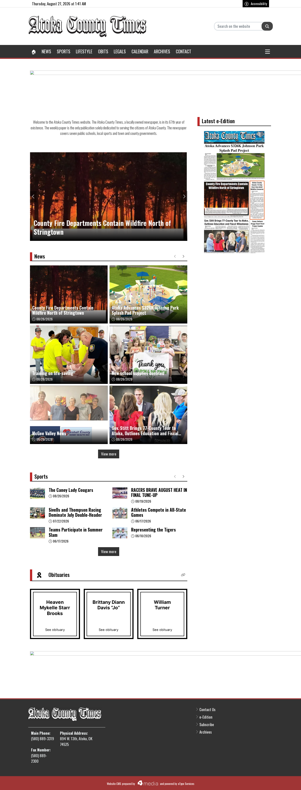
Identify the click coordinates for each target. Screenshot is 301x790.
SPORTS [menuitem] (63, 51)
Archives (205, 732)
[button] (267, 51)
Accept (286, 781)
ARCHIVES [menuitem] (162, 51)
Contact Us (207, 709)
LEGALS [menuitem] (120, 51)
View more (108, 454)
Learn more (265, 781)
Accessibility (259, 3)
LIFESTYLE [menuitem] (84, 51)
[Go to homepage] (87, 26)
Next (184, 196)
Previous (33, 196)
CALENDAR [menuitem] (140, 51)
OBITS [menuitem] (103, 51)
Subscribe (206, 724)
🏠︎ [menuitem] (33, 51)
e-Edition (205, 717)
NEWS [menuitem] (46, 51)
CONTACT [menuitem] (183, 51)
